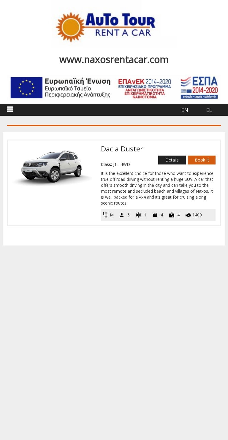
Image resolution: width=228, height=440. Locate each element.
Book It (202, 160)
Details (172, 160)
